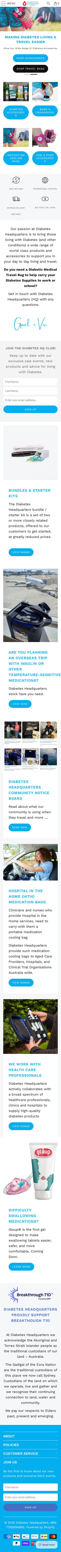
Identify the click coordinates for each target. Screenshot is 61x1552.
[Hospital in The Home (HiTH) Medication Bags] (30, 862)
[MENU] (2, 3)
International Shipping (45, 189)
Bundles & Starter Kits (30, 493)
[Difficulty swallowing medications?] (30, 1171)
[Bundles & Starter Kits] (30, 452)
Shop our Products (30, 67)
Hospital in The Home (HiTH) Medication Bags (27, 896)
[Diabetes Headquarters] (30, 3)
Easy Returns (16, 189)
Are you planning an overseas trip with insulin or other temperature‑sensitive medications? (30, 666)
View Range (21, 552)
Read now (19, 827)
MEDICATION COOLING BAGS (16, 158)
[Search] (48, 3)
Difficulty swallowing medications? (24, 1215)
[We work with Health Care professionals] (30, 1026)
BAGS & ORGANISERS (45, 111)
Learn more (21, 1266)
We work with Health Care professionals (25, 1070)
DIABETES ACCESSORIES (16, 112)
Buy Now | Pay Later (45, 208)
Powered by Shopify (40, 1527)
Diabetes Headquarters (32, 1522)
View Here (20, 703)
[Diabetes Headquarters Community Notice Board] (30, 745)
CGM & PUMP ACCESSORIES (45, 158)
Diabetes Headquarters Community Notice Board (29, 790)
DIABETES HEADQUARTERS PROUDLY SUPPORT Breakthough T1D (30, 1315)
